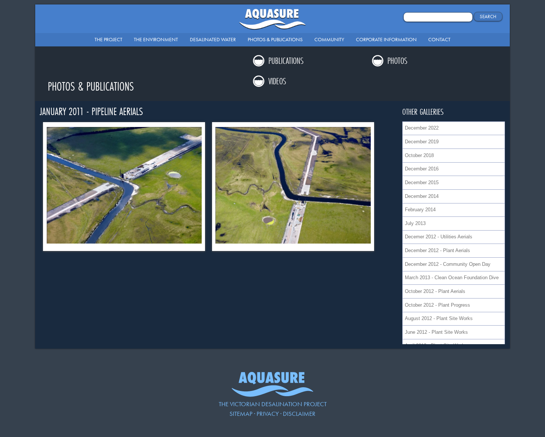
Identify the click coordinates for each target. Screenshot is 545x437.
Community (329, 39)
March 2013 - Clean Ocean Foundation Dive (452, 277)
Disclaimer (299, 414)
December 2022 (422, 128)
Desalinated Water (213, 39)
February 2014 (420, 209)
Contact (439, 39)
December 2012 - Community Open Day (448, 264)
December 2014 (422, 196)
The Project (108, 39)
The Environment (156, 39)
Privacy (268, 414)
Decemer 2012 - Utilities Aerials (438, 236)
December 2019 (422, 141)
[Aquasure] (272, 395)
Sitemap (240, 414)
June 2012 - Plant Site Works (436, 332)
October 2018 (419, 155)
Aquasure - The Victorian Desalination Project (272, 21)
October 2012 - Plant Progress (437, 305)
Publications (286, 61)
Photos (397, 61)
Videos (277, 81)
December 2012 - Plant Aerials (437, 250)
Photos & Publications (275, 39)
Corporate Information (386, 39)
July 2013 (415, 223)
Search (488, 16)
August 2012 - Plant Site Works (439, 318)
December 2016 (422, 169)
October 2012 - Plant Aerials (435, 291)
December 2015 (422, 182)
